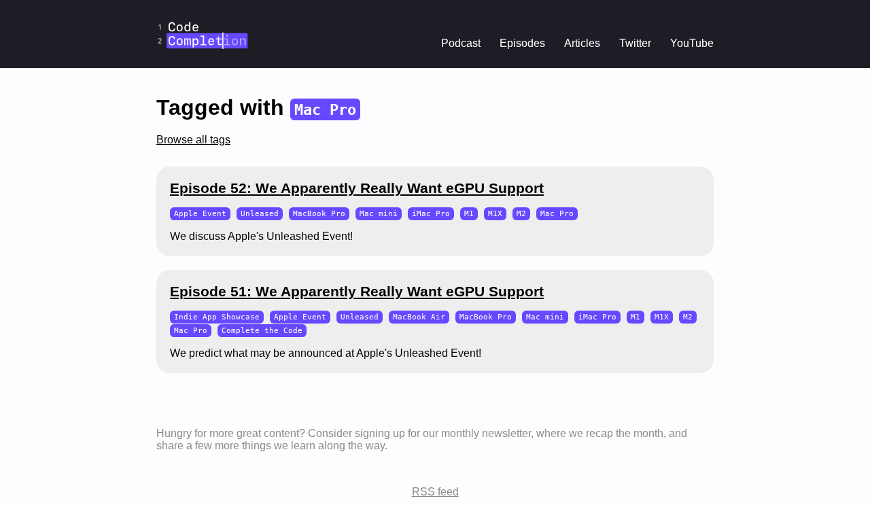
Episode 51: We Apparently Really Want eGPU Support (357, 291)
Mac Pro (557, 213)
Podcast (461, 43)
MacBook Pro (319, 213)
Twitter (635, 43)
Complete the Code (262, 330)
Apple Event (200, 213)
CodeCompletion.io (203, 9)
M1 (469, 213)
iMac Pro (431, 213)
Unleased (260, 213)
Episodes (522, 43)
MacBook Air (419, 317)
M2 (521, 213)
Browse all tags (193, 139)
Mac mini (379, 213)
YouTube (692, 43)
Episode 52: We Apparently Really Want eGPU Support (357, 188)
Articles (582, 43)
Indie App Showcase (217, 317)
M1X (495, 213)
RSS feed (435, 492)
